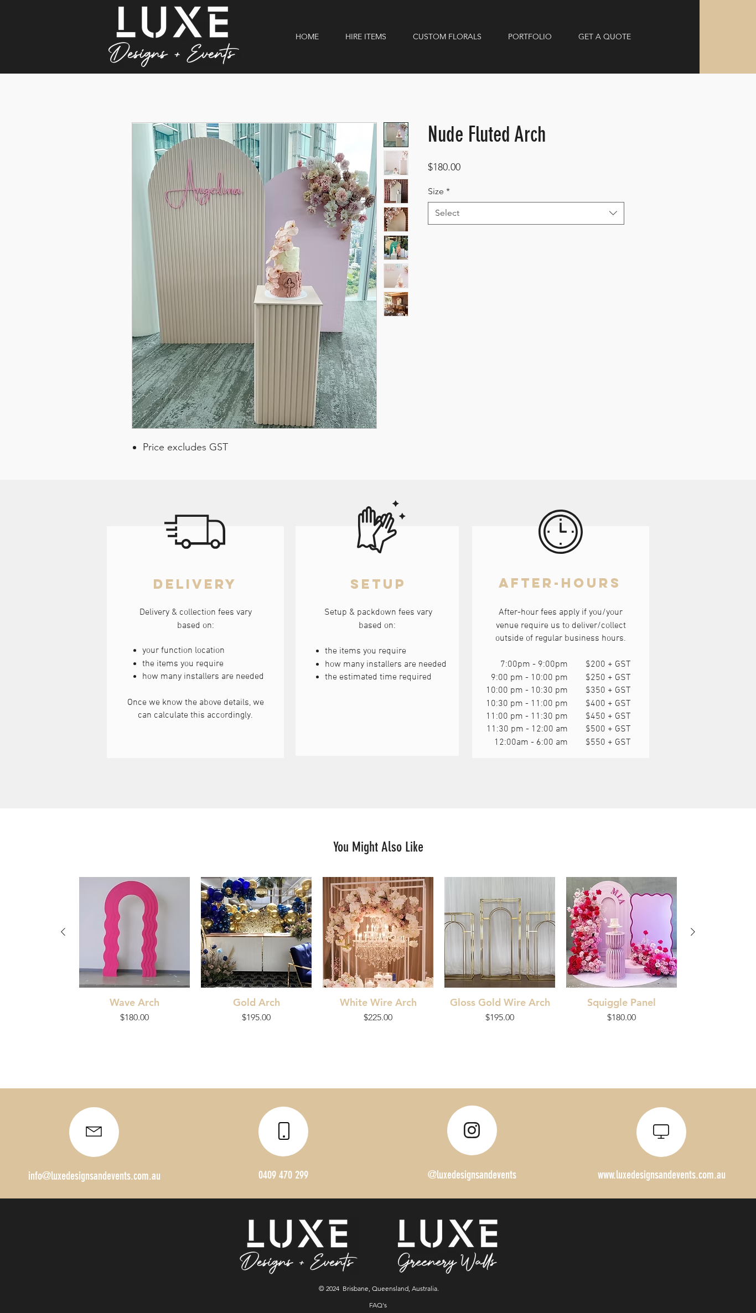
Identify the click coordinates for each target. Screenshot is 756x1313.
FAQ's (378, 1305)
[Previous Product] (63, 931)
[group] (378, 950)
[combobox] (526, 213)
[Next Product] (693, 931)
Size (439, 191)
